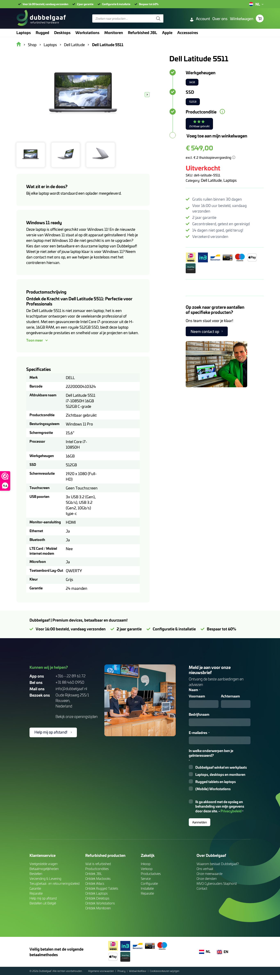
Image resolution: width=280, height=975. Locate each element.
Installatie (147, 888)
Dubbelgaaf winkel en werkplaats (221, 767)
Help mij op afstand (43, 898)
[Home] (41, 18)
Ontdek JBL (93, 873)
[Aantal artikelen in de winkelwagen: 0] (260, 18)
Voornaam (197, 696)
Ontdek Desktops (97, 898)
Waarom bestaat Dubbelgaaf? (218, 864)
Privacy (121, 971)
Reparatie (36, 893)
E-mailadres (199, 732)
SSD (190, 92)
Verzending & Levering (45, 878)
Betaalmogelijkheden (44, 868)
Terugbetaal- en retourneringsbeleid (55, 883)
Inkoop (145, 864)
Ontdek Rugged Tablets (101, 888)
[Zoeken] (158, 18)
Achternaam (230, 696)
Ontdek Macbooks (97, 878)
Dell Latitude (211, 180)
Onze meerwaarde (209, 873)
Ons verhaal (205, 868)
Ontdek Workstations (100, 903)
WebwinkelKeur (138, 971)
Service (146, 878)
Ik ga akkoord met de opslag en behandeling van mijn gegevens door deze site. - (219, 806)
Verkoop (147, 868)
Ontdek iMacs (94, 883)
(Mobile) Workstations (213, 788)
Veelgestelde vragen (44, 864)
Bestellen (36, 873)
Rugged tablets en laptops (215, 781)
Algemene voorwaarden (101, 971)
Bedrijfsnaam (199, 714)
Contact (202, 888)
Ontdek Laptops (96, 893)
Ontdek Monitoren (98, 908)
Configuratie (149, 883)
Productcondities (97, 868)
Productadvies (151, 873)
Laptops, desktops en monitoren (220, 774)
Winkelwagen (241, 18)
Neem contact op (205, 331)
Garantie (35, 888)
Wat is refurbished (98, 864)
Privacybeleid (231, 810)
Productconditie (201, 112)
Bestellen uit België (43, 903)
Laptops (230, 180)
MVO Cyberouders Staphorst (217, 883)
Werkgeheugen (200, 72)
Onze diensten (207, 878)
